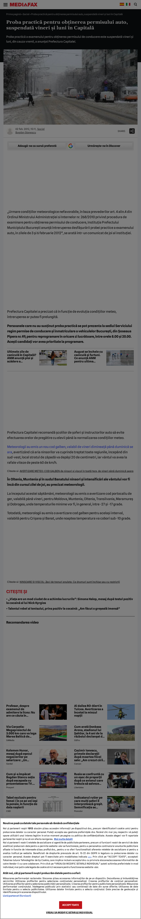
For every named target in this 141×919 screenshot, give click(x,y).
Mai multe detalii (63, 839)
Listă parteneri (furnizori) (17, 895)
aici (89, 857)
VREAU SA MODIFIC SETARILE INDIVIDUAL (69, 912)
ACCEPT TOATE (70, 905)
